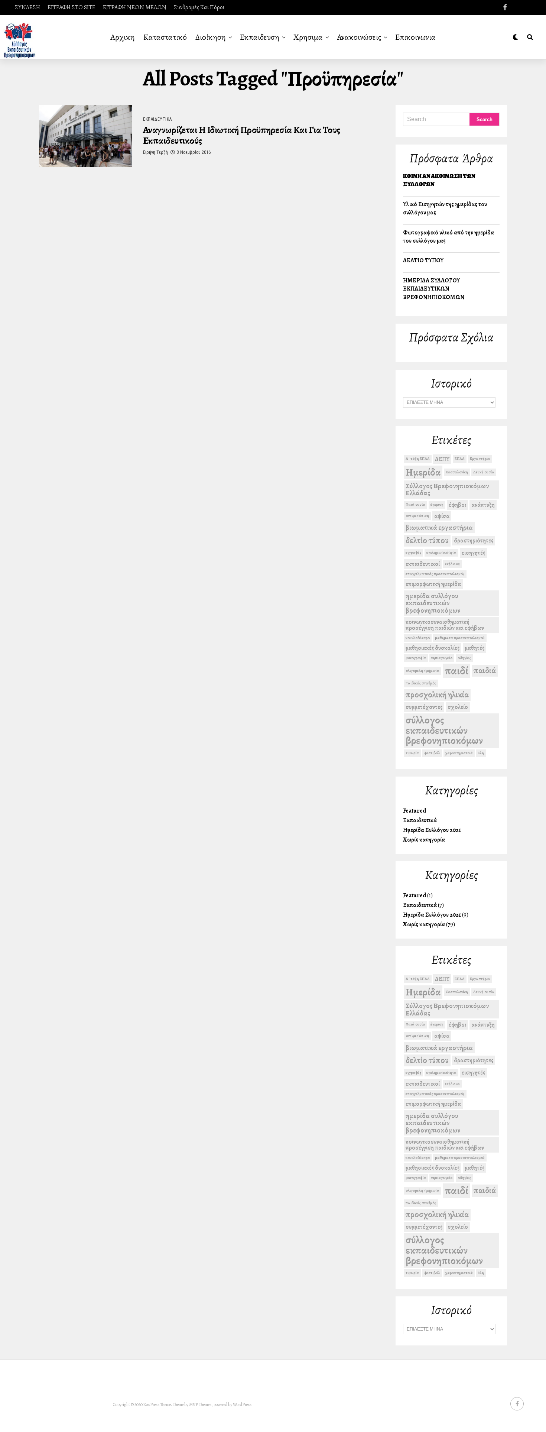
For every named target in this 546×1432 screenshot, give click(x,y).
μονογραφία (416, 658)
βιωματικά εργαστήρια (439, 527)
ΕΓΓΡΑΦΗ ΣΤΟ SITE (71, 7)
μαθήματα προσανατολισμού (460, 638)
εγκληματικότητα (441, 552)
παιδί (456, 671)
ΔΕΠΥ (442, 459)
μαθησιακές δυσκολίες (432, 648)
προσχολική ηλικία (437, 694)
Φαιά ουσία (415, 504)
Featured (414, 811)
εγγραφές (413, 552)
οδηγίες (464, 658)
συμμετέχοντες (424, 707)
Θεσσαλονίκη (457, 472)
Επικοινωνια (415, 37)
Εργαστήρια (480, 458)
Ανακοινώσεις (359, 37)
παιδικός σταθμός (421, 683)
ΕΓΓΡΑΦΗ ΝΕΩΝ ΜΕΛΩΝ (134, 7)
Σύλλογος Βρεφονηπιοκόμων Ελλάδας (447, 489)
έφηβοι (457, 505)
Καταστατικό (165, 37)
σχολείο (458, 707)
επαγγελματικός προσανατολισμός (435, 574)
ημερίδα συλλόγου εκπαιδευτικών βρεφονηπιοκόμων (433, 603)
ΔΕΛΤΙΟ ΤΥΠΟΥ (423, 260)
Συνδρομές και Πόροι (199, 7)
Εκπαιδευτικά (420, 820)
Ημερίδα (423, 472)
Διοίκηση (210, 37)
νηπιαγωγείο (441, 658)
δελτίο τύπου (427, 540)
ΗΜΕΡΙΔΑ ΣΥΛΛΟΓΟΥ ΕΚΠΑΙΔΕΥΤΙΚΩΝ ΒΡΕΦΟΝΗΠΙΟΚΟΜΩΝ (433, 288)
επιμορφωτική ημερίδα (433, 584)
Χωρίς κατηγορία (424, 840)
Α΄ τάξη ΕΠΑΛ (418, 458)
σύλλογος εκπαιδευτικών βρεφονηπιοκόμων (444, 730)
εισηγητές (473, 553)
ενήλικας (452, 563)
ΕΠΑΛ (460, 458)
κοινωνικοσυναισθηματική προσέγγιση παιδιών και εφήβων (445, 625)
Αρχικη (122, 37)
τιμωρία (412, 753)
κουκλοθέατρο (418, 638)
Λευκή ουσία (483, 472)
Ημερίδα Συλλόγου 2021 (432, 830)
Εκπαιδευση (259, 37)
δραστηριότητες (473, 540)
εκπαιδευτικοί (423, 564)
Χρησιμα (308, 37)
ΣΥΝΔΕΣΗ (27, 7)
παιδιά (485, 670)
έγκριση (436, 504)
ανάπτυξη (483, 505)
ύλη (481, 753)
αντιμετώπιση (417, 515)
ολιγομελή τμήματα (422, 670)
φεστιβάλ (432, 753)
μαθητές (474, 648)
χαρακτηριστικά (459, 753)
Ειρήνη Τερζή (155, 152)
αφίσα (441, 516)
